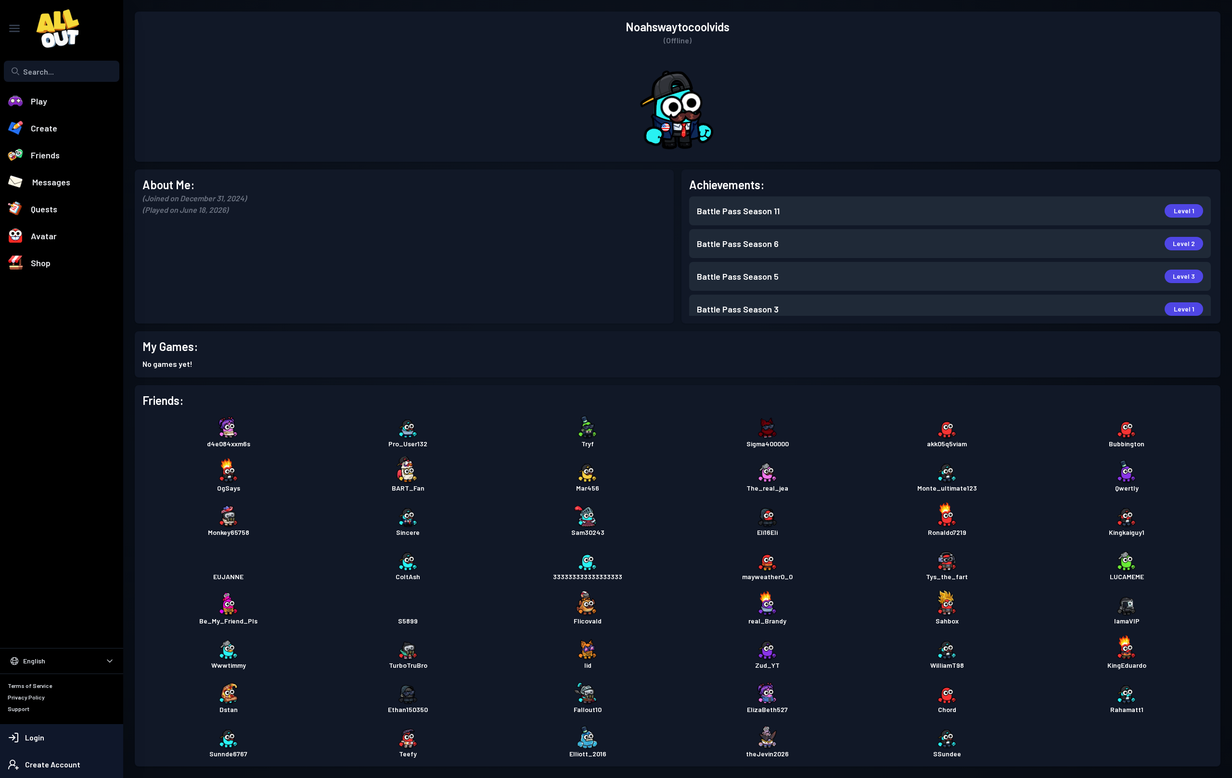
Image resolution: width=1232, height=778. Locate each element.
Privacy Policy (26, 697)
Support (18, 708)
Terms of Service (30, 685)
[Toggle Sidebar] (14, 28)
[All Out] (53, 28)
